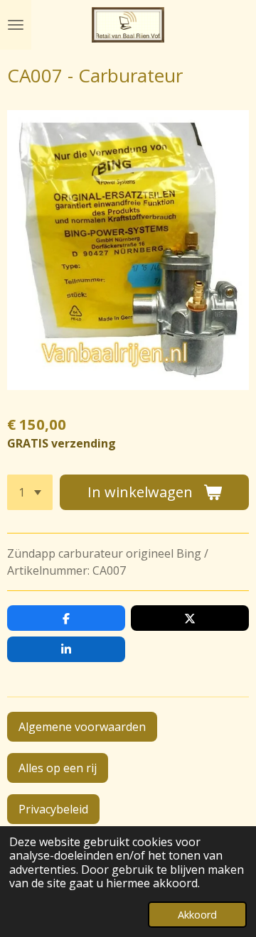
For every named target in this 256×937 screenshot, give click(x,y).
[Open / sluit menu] (15, 25)
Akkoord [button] (197, 914)
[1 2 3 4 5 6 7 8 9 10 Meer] (30, 492)
